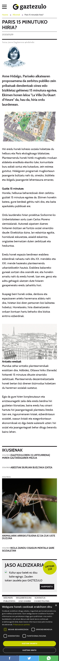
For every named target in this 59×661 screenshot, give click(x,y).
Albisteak (16, 15)
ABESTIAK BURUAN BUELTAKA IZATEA (31, 467)
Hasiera (5, 15)
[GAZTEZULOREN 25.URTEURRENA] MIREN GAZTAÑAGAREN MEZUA (26, 456)
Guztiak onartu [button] (29, 643)
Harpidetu (47, 587)
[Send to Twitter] (29, 658)
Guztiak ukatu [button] (29, 650)
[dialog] (29, 631)
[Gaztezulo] (29, 6)
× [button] (56, 605)
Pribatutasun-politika (21, 624)
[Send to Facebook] (9, 658)
